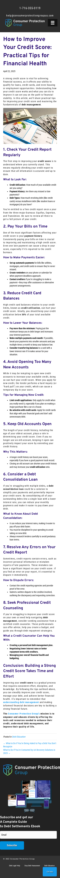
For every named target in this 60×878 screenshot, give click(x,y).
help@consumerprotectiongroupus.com (30, 15)
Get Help (50, 872)
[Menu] (52, 22)
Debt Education (18, 736)
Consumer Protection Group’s (24, 713)
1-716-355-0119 (29, 8)
